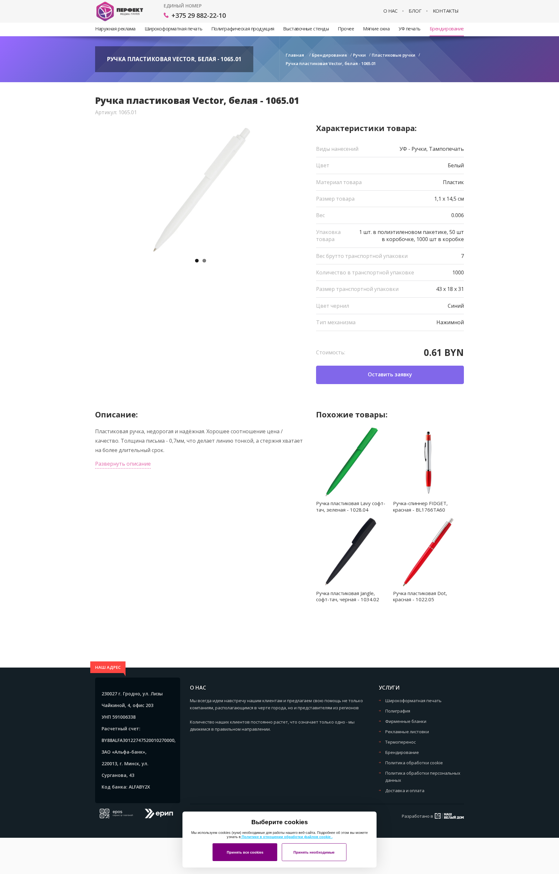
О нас (390, 11)
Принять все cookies (245, 852)
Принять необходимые (313, 852)
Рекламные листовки (407, 732)
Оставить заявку (390, 374)
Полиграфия (397, 711)
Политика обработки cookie (414, 763)
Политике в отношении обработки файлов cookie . (287, 837)
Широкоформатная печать (173, 29)
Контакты (446, 11)
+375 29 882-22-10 (198, 15)
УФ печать (410, 29)
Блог (415, 11)
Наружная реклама (115, 29)
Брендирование (447, 29)
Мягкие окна (376, 29)
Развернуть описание (123, 463)
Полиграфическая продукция (242, 29)
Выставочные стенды (306, 29)
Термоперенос (400, 742)
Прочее (346, 29)
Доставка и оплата (404, 790)
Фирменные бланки (405, 721)
